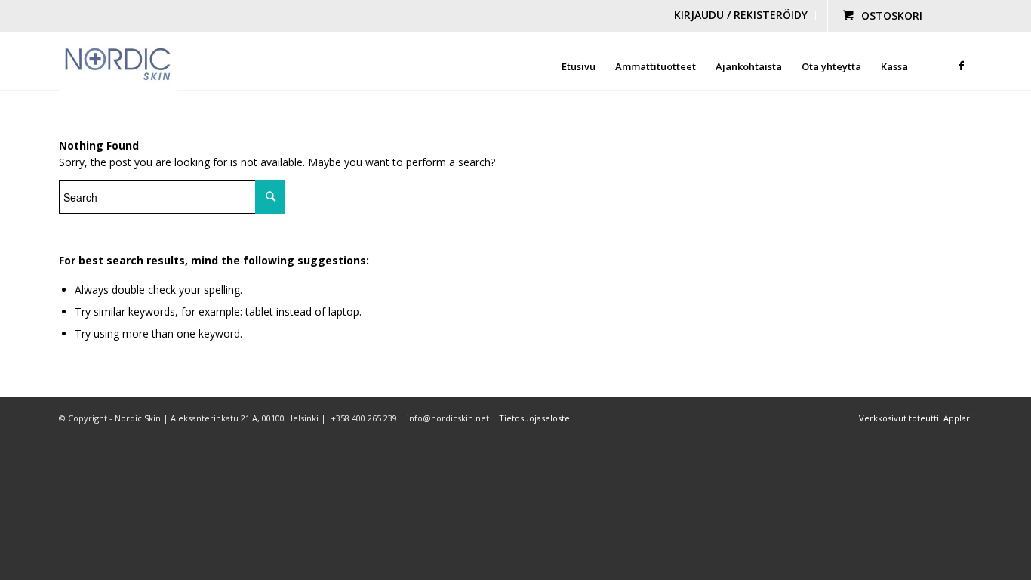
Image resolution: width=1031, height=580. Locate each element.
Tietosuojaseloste (534, 418)
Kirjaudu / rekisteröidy (741, 15)
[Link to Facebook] (960, 65)
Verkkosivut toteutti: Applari (915, 418)
